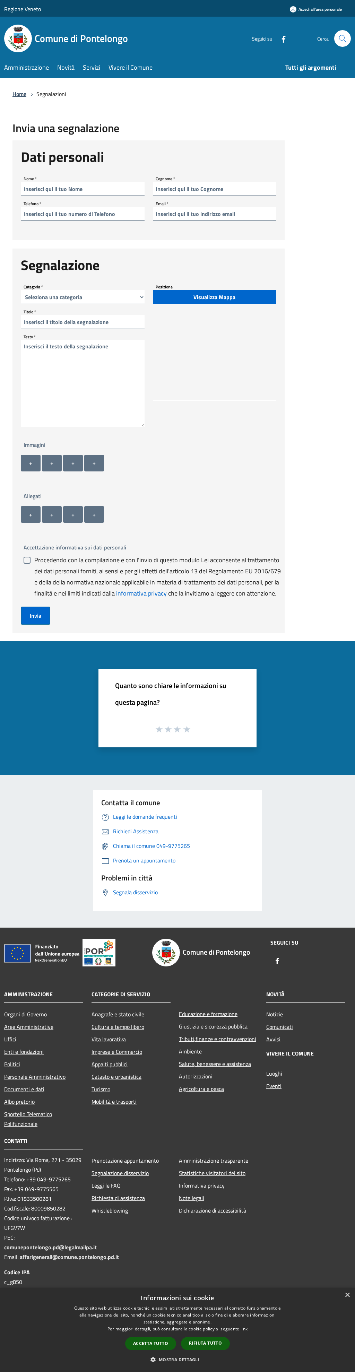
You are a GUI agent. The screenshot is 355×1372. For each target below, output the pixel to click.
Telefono (32, 203)
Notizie (274, 1014)
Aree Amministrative (28, 1027)
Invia (35, 615)
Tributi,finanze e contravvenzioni (217, 1039)
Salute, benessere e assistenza (215, 1064)
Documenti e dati (24, 1089)
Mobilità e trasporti (114, 1101)
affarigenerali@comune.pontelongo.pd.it (69, 1257)
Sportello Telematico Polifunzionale (28, 1119)
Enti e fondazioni (24, 1052)
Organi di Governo (25, 1014)
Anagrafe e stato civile (118, 1014)
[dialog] (177, 1330)
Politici (12, 1064)
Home (19, 94)
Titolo (30, 312)
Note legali (191, 1198)
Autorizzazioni (196, 1076)
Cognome (165, 178)
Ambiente (190, 1051)
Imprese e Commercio (117, 1052)
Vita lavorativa (109, 1039)
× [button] (347, 1295)
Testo (30, 336)
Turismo (101, 1089)
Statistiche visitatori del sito (212, 1173)
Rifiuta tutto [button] (205, 1343)
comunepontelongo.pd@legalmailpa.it (50, 1247)
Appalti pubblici (110, 1064)
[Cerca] (342, 38)
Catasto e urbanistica (116, 1077)
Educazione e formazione (208, 1014)
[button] (177, 1359)
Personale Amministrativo (35, 1077)
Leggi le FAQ (106, 1185)
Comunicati (279, 1027)
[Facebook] (281, 38)
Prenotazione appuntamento (125, 1160)
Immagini (34, 445)
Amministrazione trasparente (213, 1160)
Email (162, 203)
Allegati (33, 496)
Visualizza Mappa (214, 297)
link (244, 1329)
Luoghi (274, 1073)
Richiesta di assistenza (118, 1198)
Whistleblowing (110, 1210)
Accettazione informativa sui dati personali (75, 547)
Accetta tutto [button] (150, 1343)
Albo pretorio (19, 1101)
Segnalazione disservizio (120, 1173)
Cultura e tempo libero (118, 1027)
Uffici (10, 1039)
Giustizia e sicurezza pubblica (213, 1026)
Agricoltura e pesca (201, 1089)
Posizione (164, 287)
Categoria (33, 287)
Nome (30, 178)
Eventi (274, 1086)
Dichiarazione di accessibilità (212, 1210)
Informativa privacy (202, 1185)
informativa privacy (141, 593)
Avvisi (273, 1039)
